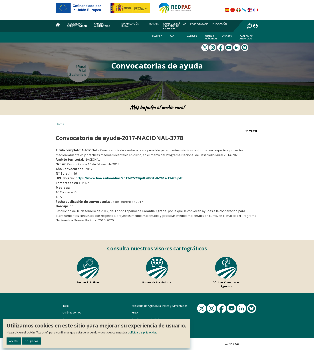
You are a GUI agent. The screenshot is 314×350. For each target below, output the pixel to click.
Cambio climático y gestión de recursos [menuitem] (174, 26)
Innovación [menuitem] (219, 23)
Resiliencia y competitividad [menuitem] (77, 25)
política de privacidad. (143, 332)
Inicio (66, 305)
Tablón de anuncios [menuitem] (246, 37)
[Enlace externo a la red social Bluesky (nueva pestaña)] (245, 47)
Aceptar (13, 341)
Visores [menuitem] (227, 36)
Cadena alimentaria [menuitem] (102, 25)
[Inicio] (176, 9)
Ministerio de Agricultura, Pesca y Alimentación (160, 305)
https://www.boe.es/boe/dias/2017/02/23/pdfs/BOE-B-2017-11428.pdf (129, 178)
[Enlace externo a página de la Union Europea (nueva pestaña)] (81, 9)
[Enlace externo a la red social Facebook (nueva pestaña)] (221, 47)
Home (60, 124)
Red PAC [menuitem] (157, 36)
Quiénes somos (72, 312)
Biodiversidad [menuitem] (199, 23)
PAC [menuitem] (172, 36)
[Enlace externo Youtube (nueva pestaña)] (229, 47)
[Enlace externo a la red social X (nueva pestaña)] (205, 47)
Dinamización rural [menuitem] (130, 25)
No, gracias (31, 341)
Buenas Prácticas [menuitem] (211, 37)
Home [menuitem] (59, 26)
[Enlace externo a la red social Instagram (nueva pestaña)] (213, 47)
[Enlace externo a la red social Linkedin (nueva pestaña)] (237, 47)
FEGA (135, 312)
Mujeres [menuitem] (154, 23)
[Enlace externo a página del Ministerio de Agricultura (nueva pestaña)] (131, 9)
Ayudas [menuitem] (192, 36)
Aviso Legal (233, 344)
